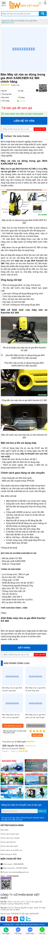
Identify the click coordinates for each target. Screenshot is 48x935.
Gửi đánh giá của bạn (13, 726)
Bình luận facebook (36, 726)
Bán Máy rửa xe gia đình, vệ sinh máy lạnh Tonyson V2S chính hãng (35, 690)
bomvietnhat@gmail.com (19, 872)
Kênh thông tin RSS (9, 854)
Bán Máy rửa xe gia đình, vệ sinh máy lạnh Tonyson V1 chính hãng (12, 690)
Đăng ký (42, 811)
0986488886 (18, 864)
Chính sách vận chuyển (10, 838)
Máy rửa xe (15, 21)
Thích (13, 751)
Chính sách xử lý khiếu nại (11, 850)
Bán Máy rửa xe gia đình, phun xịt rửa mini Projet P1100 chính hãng (35, 717)
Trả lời (4, 751)
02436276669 (21, 868)
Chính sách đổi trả (8, 842)
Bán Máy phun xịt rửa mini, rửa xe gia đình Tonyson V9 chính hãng (11, 717)
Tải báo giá (42, 90)
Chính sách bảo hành (9, 846)
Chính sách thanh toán (10, 834)
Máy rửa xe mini (8, 23)
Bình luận (15, 85)
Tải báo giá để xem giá (16, 108)
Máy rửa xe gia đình (28, 21)
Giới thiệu (4, 830)
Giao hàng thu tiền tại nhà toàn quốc (24, 114)
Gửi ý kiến (37, 735)
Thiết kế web (24, 924)
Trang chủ (5, 21)
